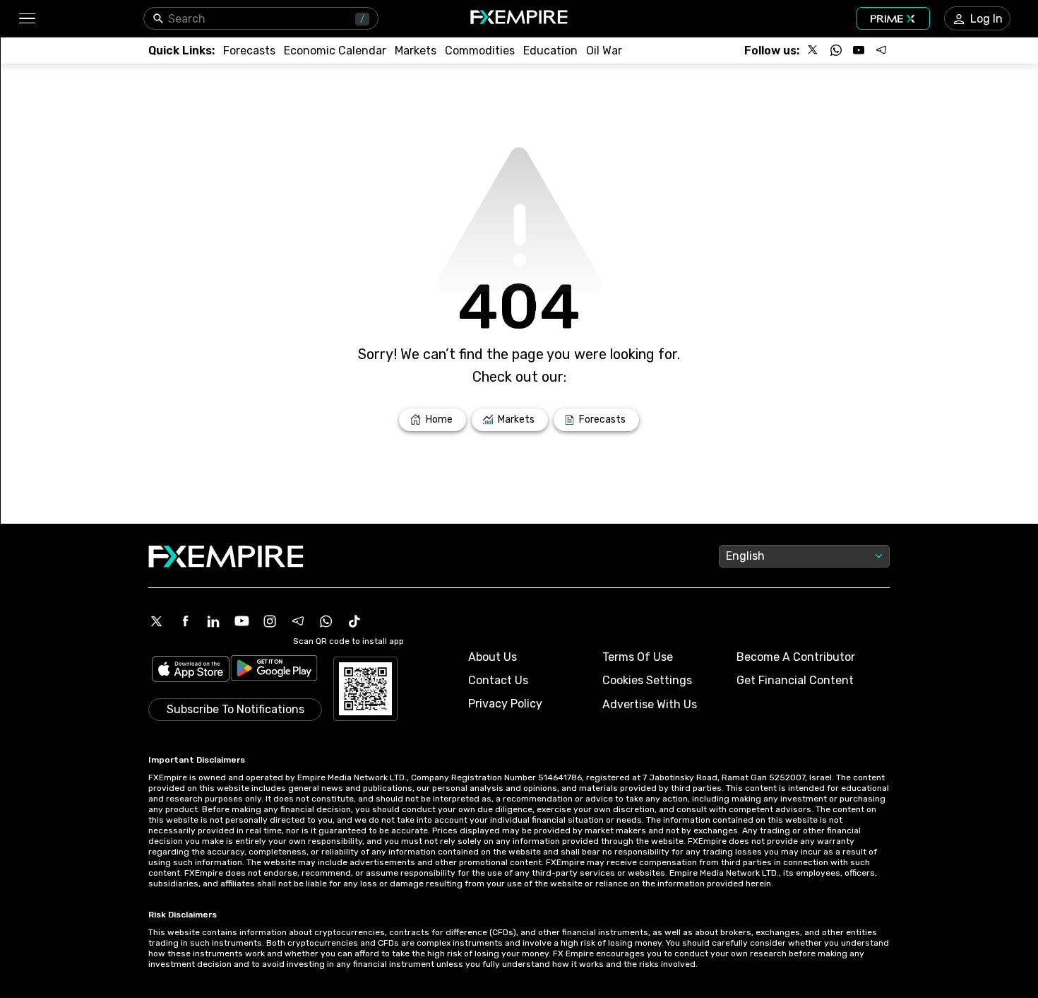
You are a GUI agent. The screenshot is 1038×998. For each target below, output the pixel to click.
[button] (26, 19)
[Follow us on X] (813, 50)
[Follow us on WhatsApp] (836, 50)
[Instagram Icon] (269, 621)
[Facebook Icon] (185, 621)
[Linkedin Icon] (213, 621)
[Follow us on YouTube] (858, 50)
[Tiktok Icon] (354, 621)
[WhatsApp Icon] (326, 621)
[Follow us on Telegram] (881, 50)
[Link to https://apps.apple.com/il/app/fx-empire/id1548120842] (190, 670)
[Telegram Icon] (298, 621)
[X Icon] (156, 621)
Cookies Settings (647, 680)
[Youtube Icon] (241, 621)
